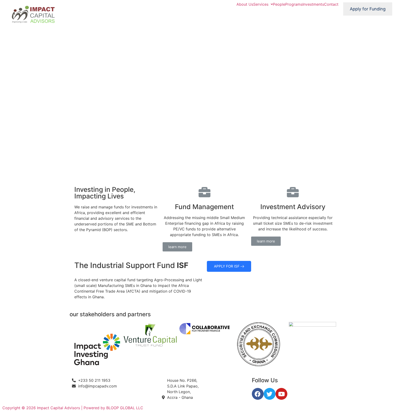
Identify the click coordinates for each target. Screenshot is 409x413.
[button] (177, 246)
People (279, 4)
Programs (293, 4)
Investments (313, 4)
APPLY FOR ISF (227, 266)
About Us (244, 4)
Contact (331, 4)
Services (260, 4)
